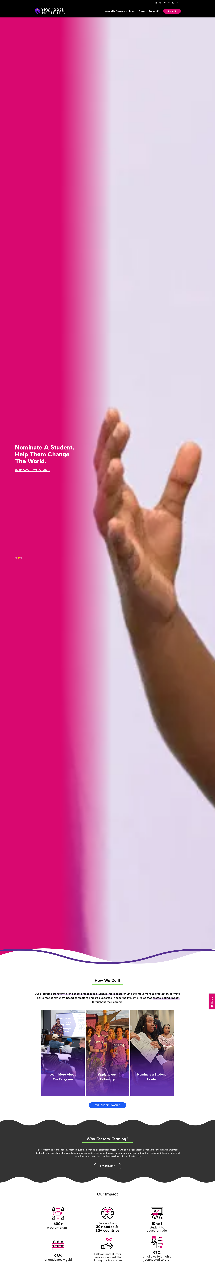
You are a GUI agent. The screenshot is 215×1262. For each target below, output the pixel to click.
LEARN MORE (107, 1166)
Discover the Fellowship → (32, 469)
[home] (49, 11)
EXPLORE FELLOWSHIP (107, 1105)
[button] (117, 11)
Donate (172, 11)
